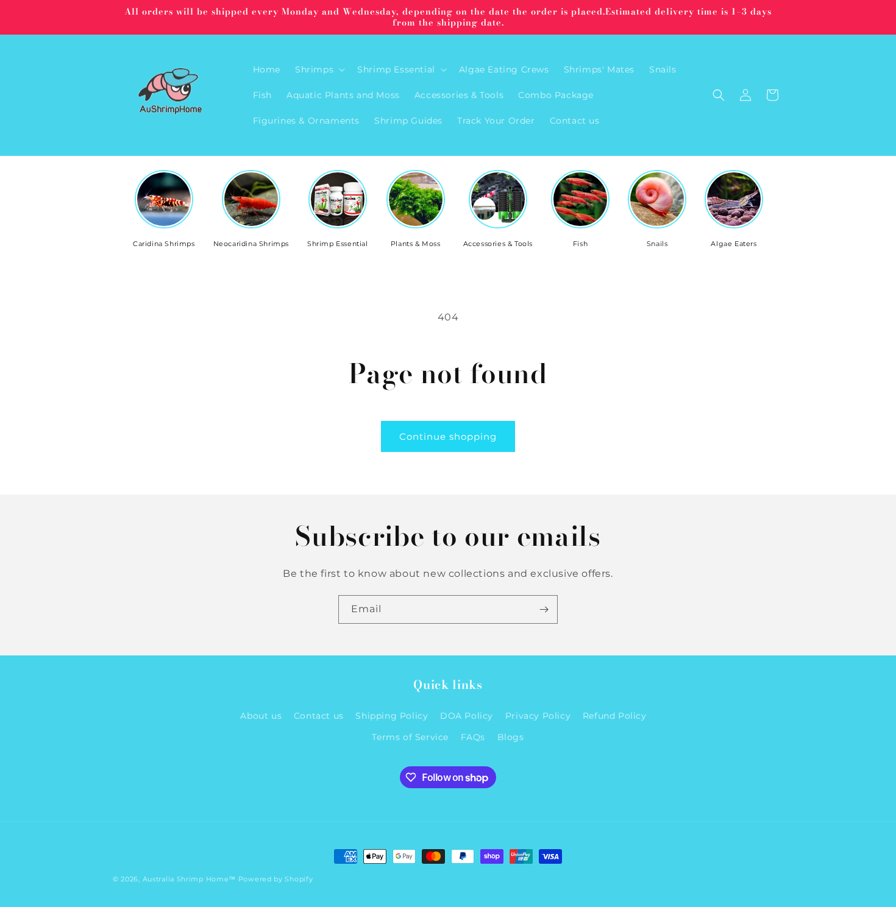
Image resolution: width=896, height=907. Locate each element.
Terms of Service (410, 737)
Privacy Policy (538, 715)
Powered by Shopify (275, 879)
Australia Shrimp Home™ (189, 879)
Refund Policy (615, 715)
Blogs (510, 737)
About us (261, 715)
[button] (319, 69)
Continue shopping (448, 436)
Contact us (319, 715)
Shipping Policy (391, 715)
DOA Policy (466, 715)
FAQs (473, 737)
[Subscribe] (543, 609)
